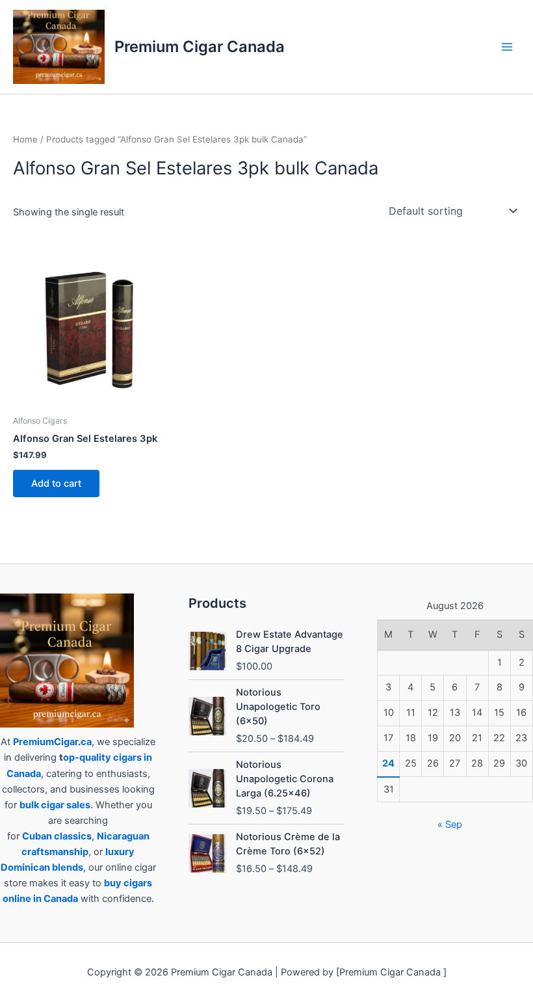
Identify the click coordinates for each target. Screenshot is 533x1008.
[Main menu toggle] (507, 47)
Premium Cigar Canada (199, 46)
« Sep (449, 824)
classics (73, 836)
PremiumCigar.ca (52, 742)
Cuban (37, 836)
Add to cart (56, 483)
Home (25, 139)
